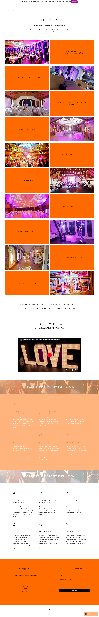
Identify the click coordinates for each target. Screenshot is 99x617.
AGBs (55, 614)
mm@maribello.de (25, 591)
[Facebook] (49, 609)
